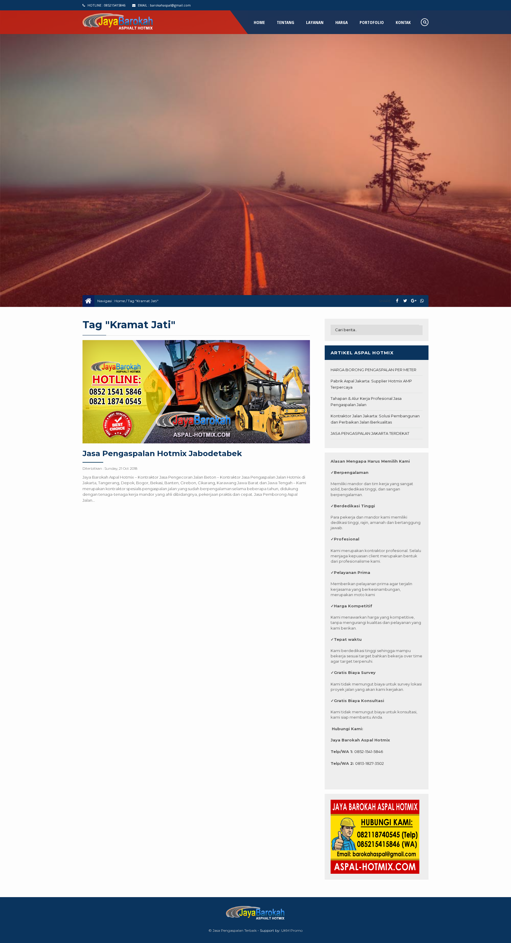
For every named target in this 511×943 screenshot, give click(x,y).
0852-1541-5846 (368, 751)
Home (119, 301)
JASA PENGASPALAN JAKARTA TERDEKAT (370, 433)
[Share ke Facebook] (397, 301)
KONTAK (403, 22)
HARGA (341, 22)
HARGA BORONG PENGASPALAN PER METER (373, 369)
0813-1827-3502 (369, 763)
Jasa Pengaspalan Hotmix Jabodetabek (162, 453)
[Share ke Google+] (413, 301)
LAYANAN (315, 22)
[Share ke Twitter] (405, 301)
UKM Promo (292, 930)
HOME (259, 22)
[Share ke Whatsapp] (422, 301)
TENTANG (285, 22)
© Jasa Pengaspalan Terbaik (232, 930)
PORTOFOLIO (372, 22)
